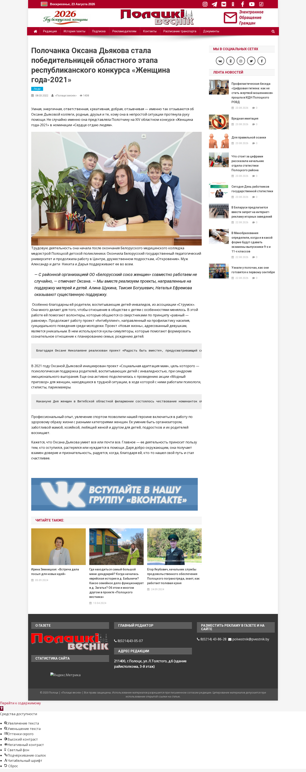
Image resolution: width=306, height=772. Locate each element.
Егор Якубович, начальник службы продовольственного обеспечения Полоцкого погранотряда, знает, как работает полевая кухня (173, 576)
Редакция (50, 31)
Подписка (99, 31)
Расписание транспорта (179, 31)
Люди (37, 89)
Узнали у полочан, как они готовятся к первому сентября (253, 270)
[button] (1, 708)
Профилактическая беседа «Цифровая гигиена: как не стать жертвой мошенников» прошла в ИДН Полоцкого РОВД (252, 93)
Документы (211, 31)
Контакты (150, 31)
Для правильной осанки (248, 137)
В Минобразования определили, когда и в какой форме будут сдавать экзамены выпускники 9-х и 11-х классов (251, 242)
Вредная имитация (244, 118)
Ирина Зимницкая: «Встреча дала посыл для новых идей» (55, 572)
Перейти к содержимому (20, 703)
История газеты (74, 31)
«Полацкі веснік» (66, 95)
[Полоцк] (70, 641)
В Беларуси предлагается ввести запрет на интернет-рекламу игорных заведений (251, 212)
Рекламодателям (124, 31)
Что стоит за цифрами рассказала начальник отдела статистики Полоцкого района (247, 163)
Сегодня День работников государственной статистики (252, 189)
